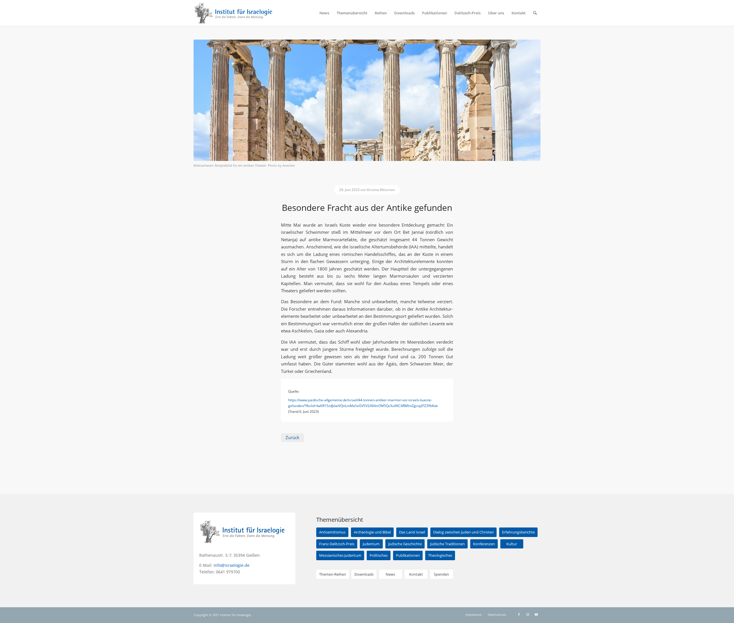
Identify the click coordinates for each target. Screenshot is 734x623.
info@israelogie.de (231, 565)
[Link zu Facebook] (519, 614)
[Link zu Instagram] (527, 614)
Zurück (292, 437)
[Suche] (534, 13)
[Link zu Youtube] (536, 614)
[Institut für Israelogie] (234, 13)
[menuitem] (324, 13)
